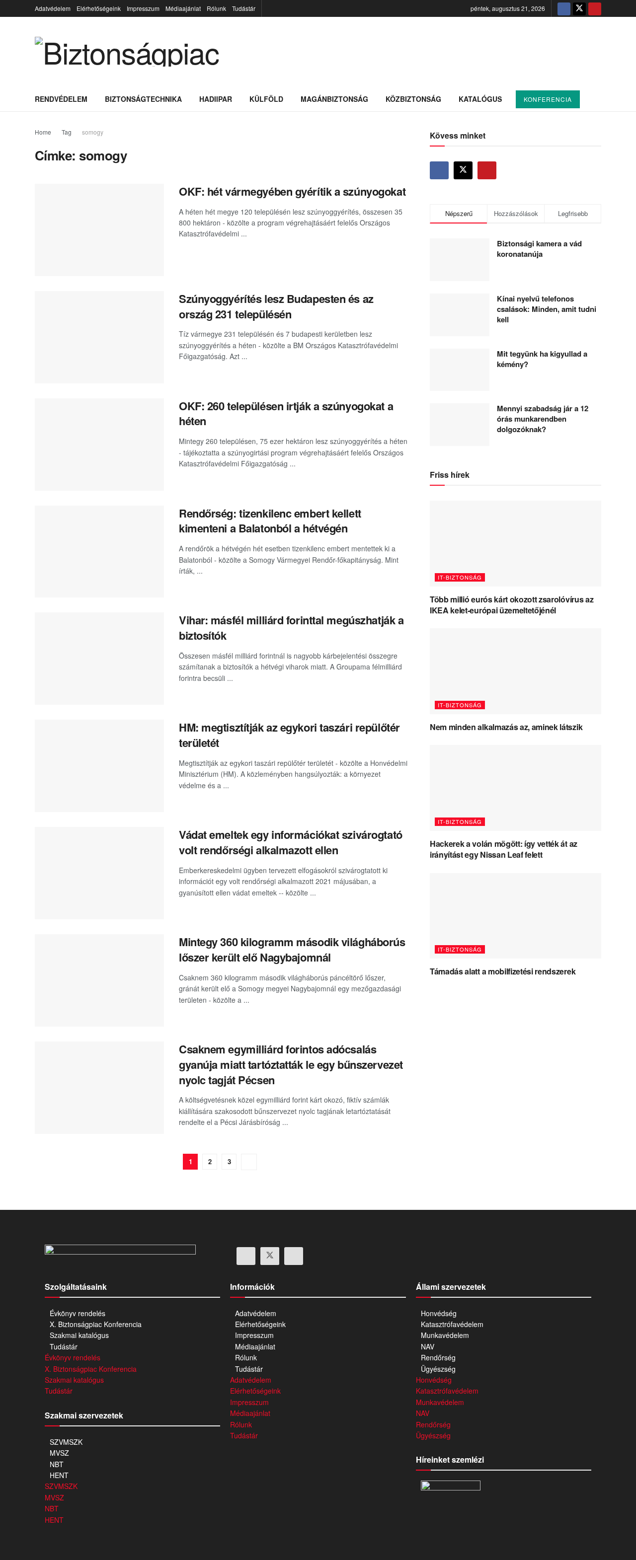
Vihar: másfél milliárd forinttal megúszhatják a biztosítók (291, 627)
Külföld (266, 99)
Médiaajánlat (183, 8)
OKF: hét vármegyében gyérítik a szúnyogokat (292, 191)
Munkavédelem (445, 1335)
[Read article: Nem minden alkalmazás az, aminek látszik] (515, 671)
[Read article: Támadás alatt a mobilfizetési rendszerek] (515, 916)
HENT (59, 1475)
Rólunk (216, 8)
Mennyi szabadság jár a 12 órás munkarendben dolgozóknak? (542, 419)
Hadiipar (215, 99)
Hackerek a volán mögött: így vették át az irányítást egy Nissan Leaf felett (503, 849)
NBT (57, 1464)
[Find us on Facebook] (563, 8)
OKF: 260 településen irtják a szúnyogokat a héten (286, 413)
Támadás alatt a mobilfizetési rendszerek (502, 971)
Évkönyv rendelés (77, 1313)
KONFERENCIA (548, 99)
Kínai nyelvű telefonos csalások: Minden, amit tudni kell (546, 309)
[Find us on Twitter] (579, 8)
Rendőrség (438, 1357)
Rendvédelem (61, 99)
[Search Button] (597, 98)
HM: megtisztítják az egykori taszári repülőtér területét (289, 734)
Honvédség (439, 1313)
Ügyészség (438, 1369)
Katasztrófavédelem (452, 1324)
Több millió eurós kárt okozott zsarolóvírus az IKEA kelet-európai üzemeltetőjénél (511, 605)
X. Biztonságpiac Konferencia (96, 1324)
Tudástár (243, 8)
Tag (67, 132)
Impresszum (143, 8)
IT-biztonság (460, 577)
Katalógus (480, 99)
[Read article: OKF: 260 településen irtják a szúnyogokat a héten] (99, 444)
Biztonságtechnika (143, 99)
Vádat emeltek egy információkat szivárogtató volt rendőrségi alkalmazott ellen (290, 842)
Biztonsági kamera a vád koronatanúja (539, 248)
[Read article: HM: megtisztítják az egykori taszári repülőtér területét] (99, 766)
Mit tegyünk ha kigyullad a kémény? (542, 359)
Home (43, 132)
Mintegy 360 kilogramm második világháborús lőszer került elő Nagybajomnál (292, 949)
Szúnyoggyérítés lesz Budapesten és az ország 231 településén (276, 306)
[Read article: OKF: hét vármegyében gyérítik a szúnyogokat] (99, 230)
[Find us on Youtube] (594, 8)
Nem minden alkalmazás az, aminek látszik (506, 727)
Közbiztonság (413, 99)
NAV (427, 1346)
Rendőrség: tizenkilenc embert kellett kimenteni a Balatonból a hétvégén (270, 520)
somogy (92, 132)
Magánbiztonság (334, 99)
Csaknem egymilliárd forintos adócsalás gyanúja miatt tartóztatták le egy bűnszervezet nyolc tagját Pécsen (291, 1064)
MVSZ (59, 1453)
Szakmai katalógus (79, 1335)
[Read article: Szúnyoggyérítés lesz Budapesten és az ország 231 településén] (99, 337)
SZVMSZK (66, 1442)
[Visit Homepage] (127, 52)
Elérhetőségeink (99, 8)
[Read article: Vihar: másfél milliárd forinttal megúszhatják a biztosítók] (99, 658)
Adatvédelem (53, 8)
